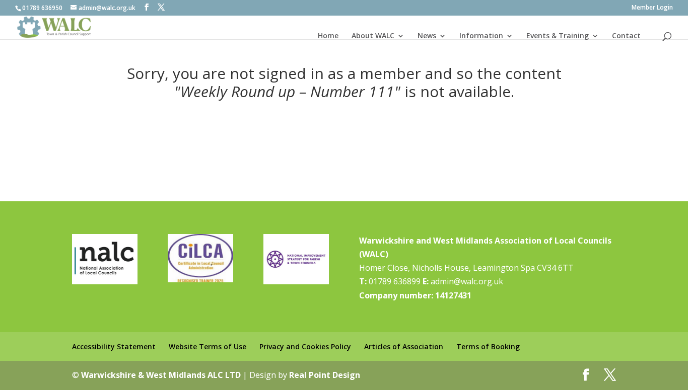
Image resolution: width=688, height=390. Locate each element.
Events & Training (557, 35)
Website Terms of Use (207, 346)
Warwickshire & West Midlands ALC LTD (161, 374)
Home (328, 35)
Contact (626, 35)
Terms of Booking (488, 346)
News (427, 35)
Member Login (652, 8)
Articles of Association (403, 346)
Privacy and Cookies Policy (305, 346)
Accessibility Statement (114, 346)
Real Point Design (324, 374)
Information (481, 35)
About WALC (373, 35)
